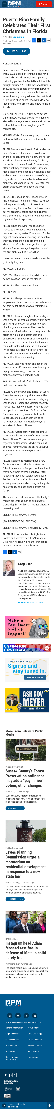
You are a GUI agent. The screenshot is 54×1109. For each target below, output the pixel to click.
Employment (33, 1052)
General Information (14, 1028)
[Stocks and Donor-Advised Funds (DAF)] (27, 627)
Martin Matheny (12, 882)
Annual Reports (12, 1046)
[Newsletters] (27, 670)
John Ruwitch (11, 964)
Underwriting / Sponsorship (12, 1058)
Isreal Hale (10, 792)
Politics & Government (14, 767)
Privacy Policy (35, 1022)
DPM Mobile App (35, 1034)
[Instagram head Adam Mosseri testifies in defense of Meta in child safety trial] (26, 922)
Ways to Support (35, 1046)
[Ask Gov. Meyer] (27, 700)
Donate (45, 4)
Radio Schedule (35, 1040)
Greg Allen (18, 37)
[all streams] (50, 1105)
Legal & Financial (13, 1034)
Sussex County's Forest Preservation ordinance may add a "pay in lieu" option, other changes (25, 778)
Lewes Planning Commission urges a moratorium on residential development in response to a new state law (26, 864)
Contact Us (33, 1058)
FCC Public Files (12, 1040)
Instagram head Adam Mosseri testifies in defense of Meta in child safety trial (26, 950)
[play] (4, 1105)
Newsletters (33, 1028)
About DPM (11, 1052)
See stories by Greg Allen (31, 602)
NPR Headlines (11, 939)
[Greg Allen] (9, 568)
